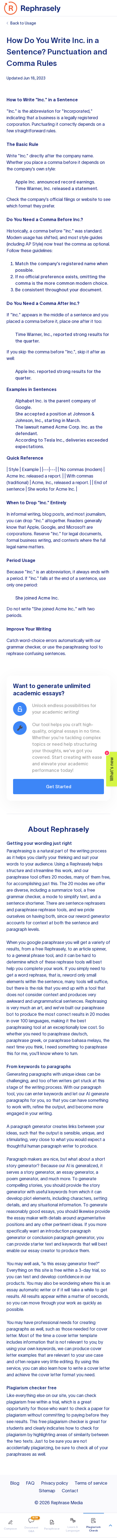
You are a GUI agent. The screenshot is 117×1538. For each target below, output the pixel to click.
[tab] (10, 1525)
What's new (110, 766)
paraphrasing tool (80, 646)
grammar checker (23, 646)
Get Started (58, 786)
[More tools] (110, 1525)
